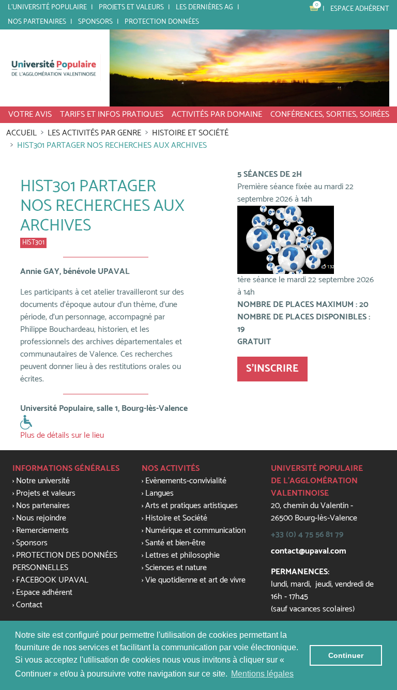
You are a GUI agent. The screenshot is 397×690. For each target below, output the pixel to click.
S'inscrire (272, 368)
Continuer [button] (345, 655)
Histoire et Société (190, 133)
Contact (29, 605)
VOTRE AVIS (30, 114)
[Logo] (54, 67)
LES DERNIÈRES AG (204, 7)
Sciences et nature (176, 568)
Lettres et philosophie (182, 555)
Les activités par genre (94, 133)
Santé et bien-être (175, 543)
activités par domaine (217, 114)
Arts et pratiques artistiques (191, 506)
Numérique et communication (195, 531)
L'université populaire (47, 7)
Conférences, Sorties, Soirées (329, 114)
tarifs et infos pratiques (111, 114)
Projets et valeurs (131, 7)
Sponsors (32, 543)
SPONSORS (95, 21)
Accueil (21, 133)
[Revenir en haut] (368, 522)
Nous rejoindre (41, 518)
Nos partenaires (37, 21)
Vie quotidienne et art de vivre (195, 580)
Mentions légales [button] (262, 673)
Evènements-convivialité (185, 481)
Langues (159, 493)
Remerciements (42, 531)
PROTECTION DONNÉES (162, 21)
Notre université (43, 481)
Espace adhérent (359, 8)
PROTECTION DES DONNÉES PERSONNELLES (64, 561)
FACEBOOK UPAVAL (52, 580)
